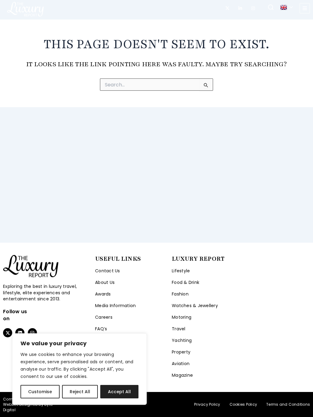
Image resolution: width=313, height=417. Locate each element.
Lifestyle (181, 271)
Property (181, 352)
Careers (103, 317)
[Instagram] (253, 8)
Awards (103, 294)
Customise (40, 392)
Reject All (80, 392)
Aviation (181, 364)
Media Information (115, 306)
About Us (105, 282)
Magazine (182, 375)
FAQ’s (101, 329)
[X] (227, 8)
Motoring (181, 317)
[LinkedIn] (240, 8)
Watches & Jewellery (195, 306)
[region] (79, 369)
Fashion (180, 294)
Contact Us (107, 271)
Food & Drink (185, 282)
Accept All (119, 392)
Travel (179, 329)
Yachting (182, 340)
